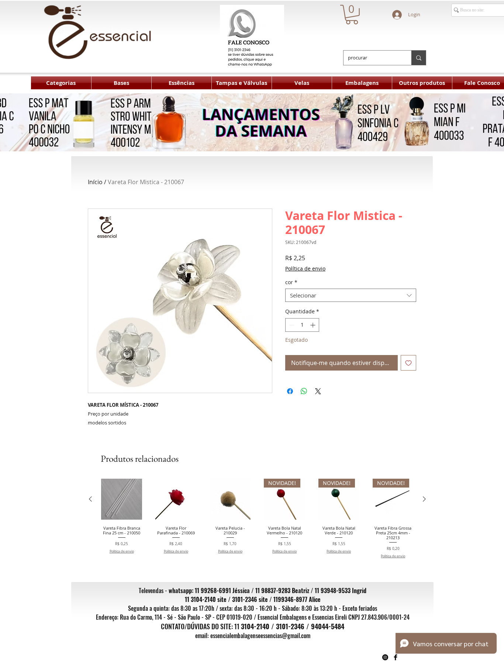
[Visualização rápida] (121, 499)
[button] (351, 14)
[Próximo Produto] (424, 499)
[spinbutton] (302, 325)
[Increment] (313, 325)
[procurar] (418, 58)
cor (291, 282)
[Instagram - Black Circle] (385, 657)
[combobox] (350, 295)
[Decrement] (291, 325)
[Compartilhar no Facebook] (290, 391)
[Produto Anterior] (90, 499)
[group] (257, 521)
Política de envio (305, 268)
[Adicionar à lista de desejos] (408, 363)
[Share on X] (318, 391)
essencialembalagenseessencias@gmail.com (260, 635)
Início (95, 182)
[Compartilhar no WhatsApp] (304, 391)
